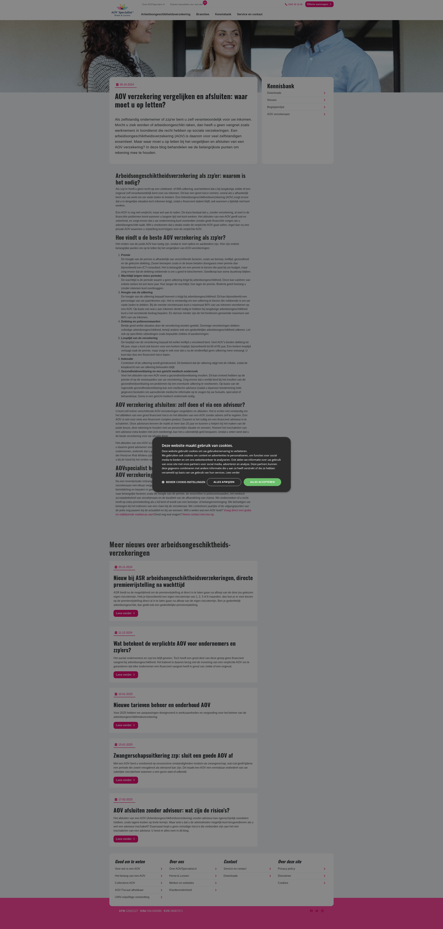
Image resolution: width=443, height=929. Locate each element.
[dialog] (221, 464)
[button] (183, 482)
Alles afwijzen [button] (224, 482)
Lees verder (233, 472)
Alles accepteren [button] (262, 482)
